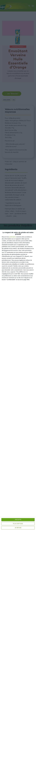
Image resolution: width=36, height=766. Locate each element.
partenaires (12, 236)
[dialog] (18, 498)
